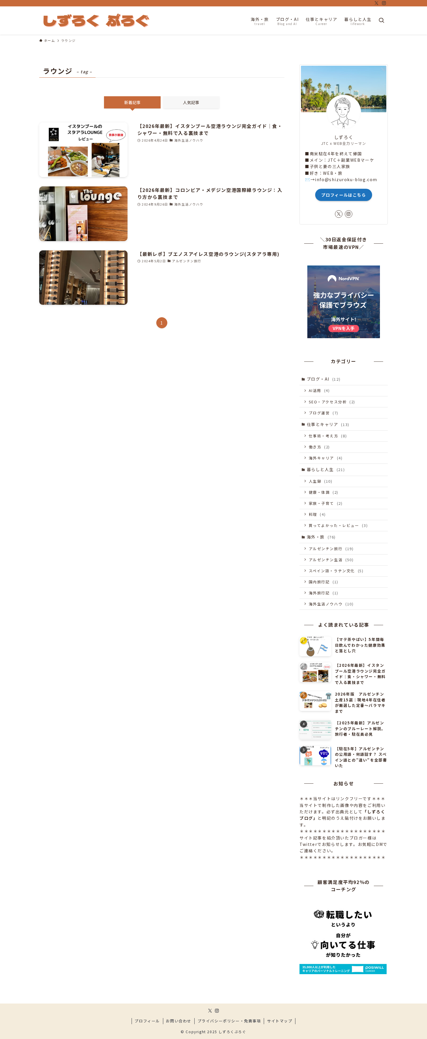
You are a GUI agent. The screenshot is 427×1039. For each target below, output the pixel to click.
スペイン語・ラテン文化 (336, 570)
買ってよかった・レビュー (338, 525)
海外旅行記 (323, 593)
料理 (317, 514)
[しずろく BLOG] (95, 20)
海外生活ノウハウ (331, 604)
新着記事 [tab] (132, 102)
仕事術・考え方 (328, 436)
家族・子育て (326, 503)
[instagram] (384, 3)
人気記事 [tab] (191, 102)
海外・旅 (321, 537)
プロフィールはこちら (343, 195)
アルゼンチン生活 (331, 559)
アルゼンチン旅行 (331, 548)
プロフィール (147, 1021)
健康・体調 (323, 492)
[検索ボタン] (381, 20)
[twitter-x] (376, 3)
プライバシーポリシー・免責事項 (229, 1021)
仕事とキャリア (328, 424)
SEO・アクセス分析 (332, 401)
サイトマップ (280, 1021)
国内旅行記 (323, 581)
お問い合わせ (178, 1021)
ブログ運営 (323, 413)
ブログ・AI (324, 379)
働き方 (319, 447)
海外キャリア (326, 458)
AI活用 (319, 390)
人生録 (321, 481)
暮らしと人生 (326, 469)
